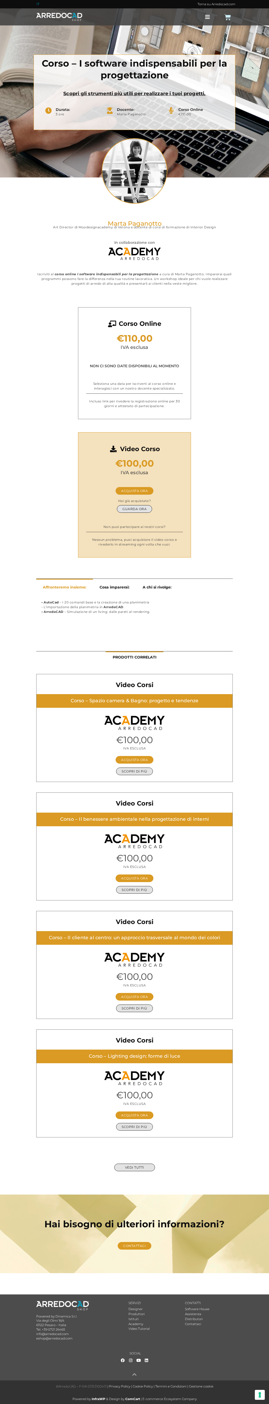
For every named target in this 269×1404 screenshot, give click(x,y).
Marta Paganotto (135, 223)
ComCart (133, 1399)
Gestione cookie (201, 1386)
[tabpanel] (134, 610)
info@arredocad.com (52, 1334)
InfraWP (98, 1399)
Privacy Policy (119, 1386)
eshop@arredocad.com (54, 1338)
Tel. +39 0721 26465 (50, 1329)
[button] (208, 17)
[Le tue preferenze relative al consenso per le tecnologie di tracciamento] (260, 1395)
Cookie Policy (143, 1386)
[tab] (64, 587)
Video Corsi (134, 685)
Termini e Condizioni (171, 1386)
